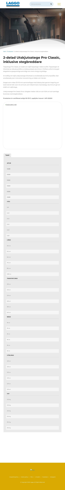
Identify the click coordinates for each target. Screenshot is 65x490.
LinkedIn (37, 477)
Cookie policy (24, 477)
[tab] (7, 155)
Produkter (10, 51)
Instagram (53, 477)
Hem (4, 51)
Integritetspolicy (13, 477)
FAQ (31, 477)
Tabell (7, 155)
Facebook (45, 477)
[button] (51, 4)
